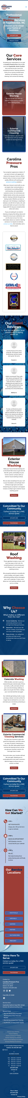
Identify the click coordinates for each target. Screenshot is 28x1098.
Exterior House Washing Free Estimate (13, 1039)
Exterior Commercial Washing (13, 1035)
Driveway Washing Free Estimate (13, 1041)
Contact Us (14, 1069)
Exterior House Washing (14, 94)
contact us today (7, 224)
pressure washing (11, 182)
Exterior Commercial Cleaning (14, 130)
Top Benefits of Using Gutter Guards (14, 1022)
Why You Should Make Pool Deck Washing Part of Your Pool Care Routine (13, 1015)
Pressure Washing (13, 1033)
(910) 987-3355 (14, 35)
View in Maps (14, 1090)
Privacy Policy (21, 1096)
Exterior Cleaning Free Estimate (13, 1037)
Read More (14, 495)
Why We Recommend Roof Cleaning (13, 1020)
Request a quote (14, 40)
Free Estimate (14, 523)
